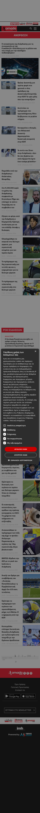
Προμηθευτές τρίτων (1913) (13, 387)
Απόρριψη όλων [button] (20, 455)
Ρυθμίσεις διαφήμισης (25, 413)
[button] (20, 460)
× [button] (35, 351)
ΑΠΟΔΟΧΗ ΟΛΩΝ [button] (20, 449)
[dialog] (20, 406)
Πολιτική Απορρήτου (17, 420)
